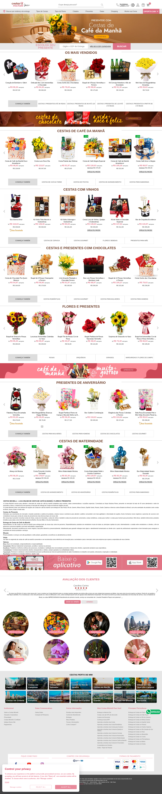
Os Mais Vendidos (81, 52)
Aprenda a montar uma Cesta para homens (110, 727)
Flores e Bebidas (110, 240)
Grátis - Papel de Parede (104, 747)
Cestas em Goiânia (15, 700)
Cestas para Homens (139, 299)
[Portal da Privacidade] (78, 761)
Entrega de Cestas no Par (136, 732)
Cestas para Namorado (139, 492)
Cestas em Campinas (33, 686)
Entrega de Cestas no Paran (137, 724)
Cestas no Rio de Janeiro (80, 686)
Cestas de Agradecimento (110, 182)
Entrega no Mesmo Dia (104, 712)
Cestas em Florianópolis (56, 699)
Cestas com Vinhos (81, 189)
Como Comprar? (71, 724)
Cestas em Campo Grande (102, 699)
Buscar (121, 46)
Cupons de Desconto (103, 717)
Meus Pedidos (70, 720)
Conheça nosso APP (103, 720)
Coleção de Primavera (42, 715)
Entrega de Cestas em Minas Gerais (139, 720)
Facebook (16, 764)
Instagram (42, 764)
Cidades (76, 11)
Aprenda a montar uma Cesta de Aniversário (110, 735)
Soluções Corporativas (11, 715)
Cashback (132, 5)
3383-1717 (124, 5)
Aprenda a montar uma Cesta (106, 722)
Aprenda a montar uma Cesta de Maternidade (111, 738)
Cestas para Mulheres (110, 299)
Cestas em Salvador (55, 686)
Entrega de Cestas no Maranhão (138, 734)
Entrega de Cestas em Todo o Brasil (139, 712)
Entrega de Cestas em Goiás (137, 744)
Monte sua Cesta (131, 11)
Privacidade (7, 717)
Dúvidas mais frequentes (73, 712)
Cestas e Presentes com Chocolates (81, 248)
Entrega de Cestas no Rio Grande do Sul (140, 729)
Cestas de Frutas (81, 182)
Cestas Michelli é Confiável (12, 720)
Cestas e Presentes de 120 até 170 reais (110, 105)
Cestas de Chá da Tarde (52, 182)
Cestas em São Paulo (13, 686)
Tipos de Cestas (42, 11)
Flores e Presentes (81, 306)
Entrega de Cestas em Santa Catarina (139, 727)
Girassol (110, 357)
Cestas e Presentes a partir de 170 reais (139, 105)
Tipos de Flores (60, 11)
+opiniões (89, 602)
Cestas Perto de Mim (81, 675)
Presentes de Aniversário (81, 382)
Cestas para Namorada (139, 182)
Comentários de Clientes (104, 745)
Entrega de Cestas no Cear (136, 736)
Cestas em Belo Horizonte (144, 699)
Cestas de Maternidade (81, 441)
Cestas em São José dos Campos (145, 686)
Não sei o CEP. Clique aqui (100, 46)
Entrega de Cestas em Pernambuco (139, 739)
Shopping (114, 11)
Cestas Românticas (52, 299)
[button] (80, 42)
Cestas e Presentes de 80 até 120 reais (81, 105)
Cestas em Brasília (124, 700)
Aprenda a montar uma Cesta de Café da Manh (111, 740)
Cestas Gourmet (81, 240)
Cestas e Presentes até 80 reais (51, 104)
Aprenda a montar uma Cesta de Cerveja (109, 733)
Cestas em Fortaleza (33, 699)
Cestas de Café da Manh (81, 131)
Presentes (89, 11)
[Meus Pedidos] (143, 5)
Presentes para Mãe (139, 240)
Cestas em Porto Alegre (123, 686)
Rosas (51, 357)
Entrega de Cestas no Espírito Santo (139, 722)
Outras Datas (39, 712)
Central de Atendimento (73, 715)
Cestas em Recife (102, 687)
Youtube (29, 764)
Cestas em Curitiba (81, 700)
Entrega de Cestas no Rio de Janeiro (139, 717)
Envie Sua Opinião (72, 602)
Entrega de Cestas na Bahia (136, 741)
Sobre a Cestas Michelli (11, 712)
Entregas (69, 717)
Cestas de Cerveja (52, 240)
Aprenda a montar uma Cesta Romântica (109, 724)
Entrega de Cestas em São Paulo (138, 715)
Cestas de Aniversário (81, 492)
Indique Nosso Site (9, 722)
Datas (102, 11)
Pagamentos (8, 724)
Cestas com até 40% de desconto (107, 715)
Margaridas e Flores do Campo (139, 357)
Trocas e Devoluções (72, 722)
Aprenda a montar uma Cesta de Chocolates (110, 743)
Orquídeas (81, 357)
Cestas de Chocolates (110, 434)
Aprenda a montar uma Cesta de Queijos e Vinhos (110, 730)
